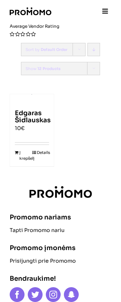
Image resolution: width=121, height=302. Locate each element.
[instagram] (53, 294)
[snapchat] (71, 294)
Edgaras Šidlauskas (33, 116)
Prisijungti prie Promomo (43, 260)
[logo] (30, 9)
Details (43, 152)
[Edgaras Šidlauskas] (32, 98)
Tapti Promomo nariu (37, 230)
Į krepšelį (25, 155)
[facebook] (17, 294)
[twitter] (35, 294)
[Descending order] (93, 49)
